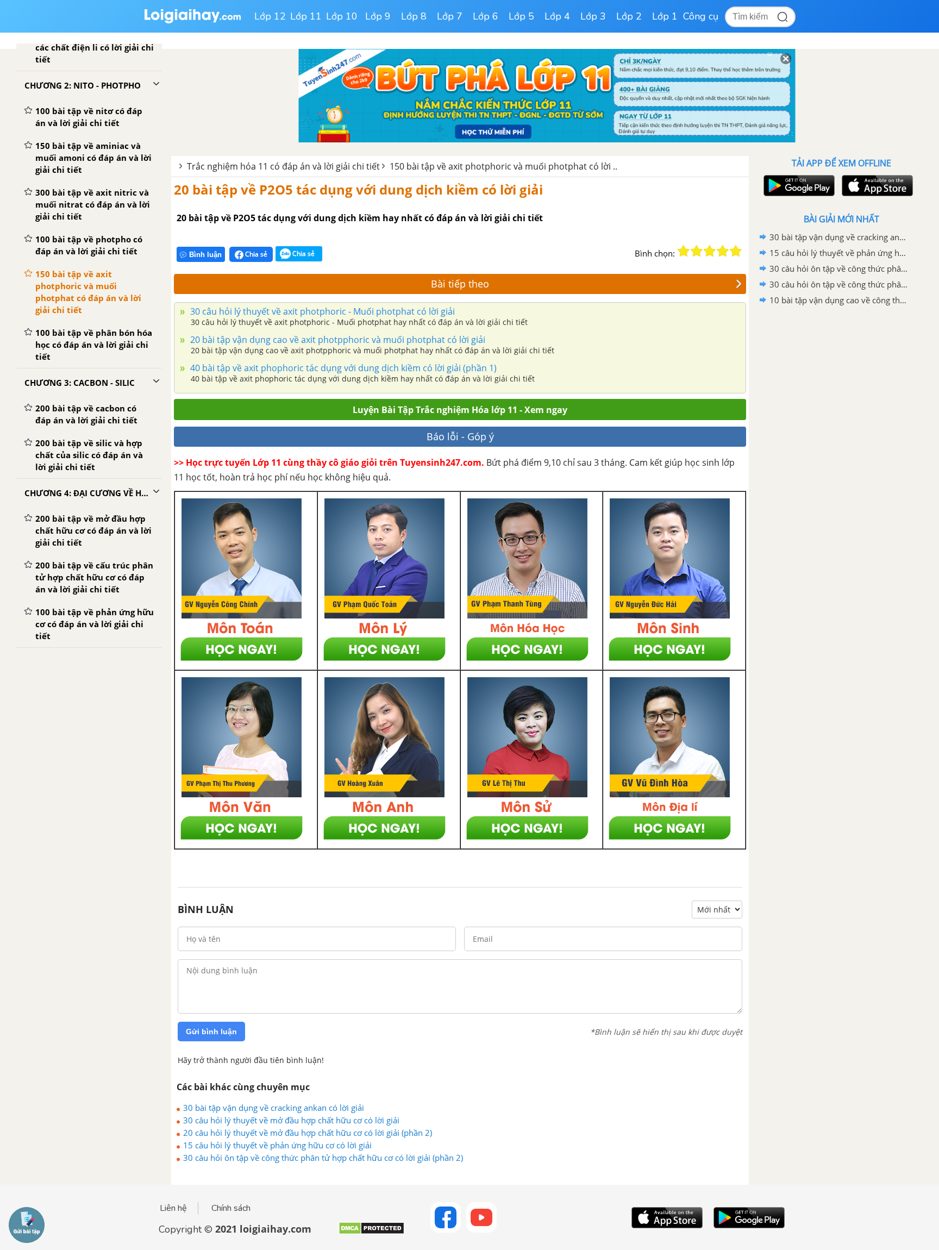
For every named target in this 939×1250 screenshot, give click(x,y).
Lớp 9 (378, 16)
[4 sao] (722, 251)
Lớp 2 (629, 16)
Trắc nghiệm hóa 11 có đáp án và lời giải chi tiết (283, 166)
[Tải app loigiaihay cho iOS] (876, 185)
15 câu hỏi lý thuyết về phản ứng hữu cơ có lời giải (277, 1145)
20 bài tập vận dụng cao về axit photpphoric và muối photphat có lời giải (336, 340)
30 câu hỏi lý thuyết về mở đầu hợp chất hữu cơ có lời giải (291, 1120)
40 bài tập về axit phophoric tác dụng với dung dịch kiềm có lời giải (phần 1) (342, 368)
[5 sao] (735, 251)
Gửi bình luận (211, 1031)
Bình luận (205, 255)
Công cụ (700, 16)
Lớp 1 (665, 16)
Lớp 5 (521, 16)
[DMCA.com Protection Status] (371, 1232)
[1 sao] (683, 251)
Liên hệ (173, 1208)
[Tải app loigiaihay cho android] (798, 185)
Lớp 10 (342, 16)
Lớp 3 (593, 16)
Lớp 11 (306, 16)
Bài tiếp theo (460, 283)
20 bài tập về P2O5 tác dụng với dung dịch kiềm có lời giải (358, 189)
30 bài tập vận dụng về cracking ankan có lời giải (273, 1107)
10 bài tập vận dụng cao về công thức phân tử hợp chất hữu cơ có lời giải (839, 300)
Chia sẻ (255, 254)
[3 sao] (709, 251)
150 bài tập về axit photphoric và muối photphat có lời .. (503, 166)
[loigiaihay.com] (192, 21)
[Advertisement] (841, 481)
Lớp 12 (270, 16)
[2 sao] (696, 251)
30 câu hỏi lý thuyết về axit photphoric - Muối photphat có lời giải (321, 311)
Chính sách (231, 1208)
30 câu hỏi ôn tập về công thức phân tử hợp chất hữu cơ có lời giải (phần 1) (839, 284)
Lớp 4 (557, 16)
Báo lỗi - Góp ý (460, 436)
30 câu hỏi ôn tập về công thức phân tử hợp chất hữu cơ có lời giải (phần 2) (323, 1157)
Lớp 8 (414, 16)
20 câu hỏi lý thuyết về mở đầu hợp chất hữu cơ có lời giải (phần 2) (307, 1132)
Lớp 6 (485, 16)
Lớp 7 (449, 16)
